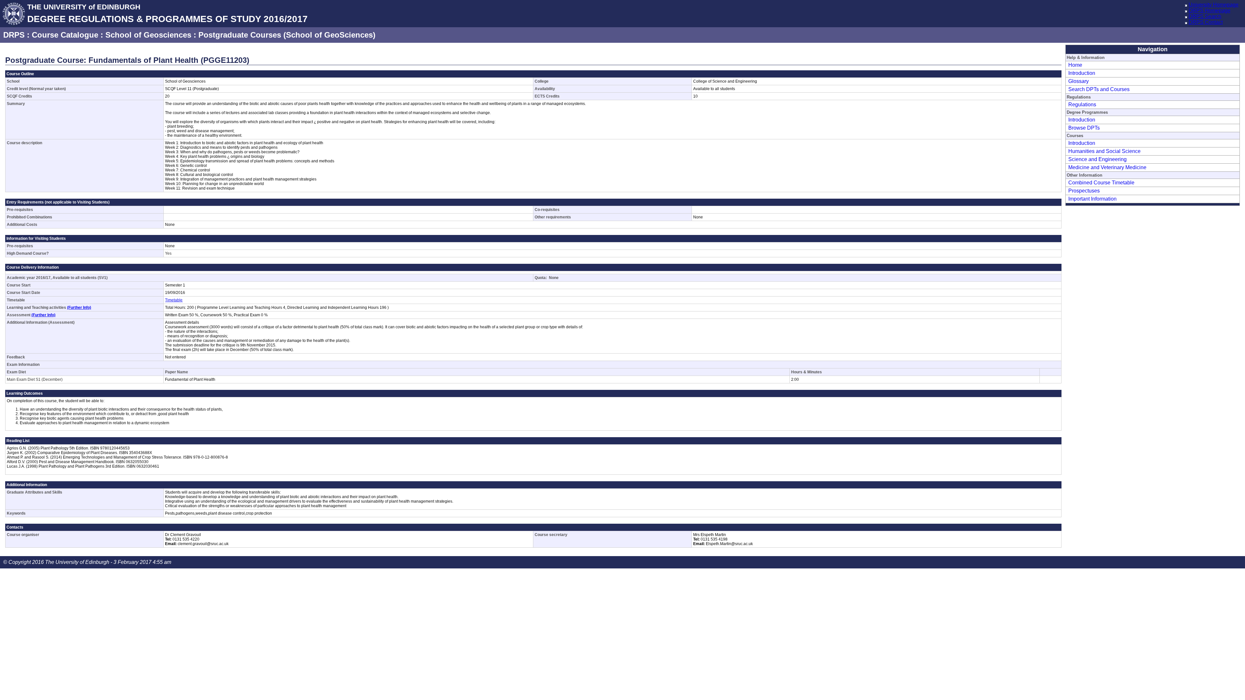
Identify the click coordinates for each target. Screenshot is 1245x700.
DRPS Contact (1206, 22)
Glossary (1078, 81)
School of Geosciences (148, 34)
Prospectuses (1084, 190)
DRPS (14, 34)
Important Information (1092, 199)
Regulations (1082, 104)
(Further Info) (79, 307)
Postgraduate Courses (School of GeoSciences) (286, 34)
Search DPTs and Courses (1099, 89)
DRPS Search (1205, 16)
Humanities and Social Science (1104, 151)
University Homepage (1214, 4)
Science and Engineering (1097, 159)
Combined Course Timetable (1101, 182)
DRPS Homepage (1209, 10)
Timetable (174, 300)
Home (1075, 65)
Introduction (1081, 73)
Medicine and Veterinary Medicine (1107, 167)
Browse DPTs (1084, 128)
